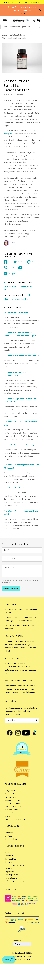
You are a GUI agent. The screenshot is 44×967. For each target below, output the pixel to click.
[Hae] (39, 26)
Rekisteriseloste (11, 839)
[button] (38, 20)
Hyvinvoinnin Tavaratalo (21, 956)
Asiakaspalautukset (12, 800)
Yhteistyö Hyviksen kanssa (15, 865)
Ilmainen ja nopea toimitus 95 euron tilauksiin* (21, 2)
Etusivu (4, 35)
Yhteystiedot (10, 791)
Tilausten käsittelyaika (14, 803)
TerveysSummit (11, 878)
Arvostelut (9, 856)
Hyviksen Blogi (10, 859)
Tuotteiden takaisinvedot (15, 819)
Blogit (10, 35)
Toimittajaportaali (12, 875)
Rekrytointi (9, 862)
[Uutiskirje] (36, 720)
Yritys (7, 852)
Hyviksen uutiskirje (12, 810)
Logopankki (9, 871)
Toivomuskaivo (11, 813)
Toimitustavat (10, 797)
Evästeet (8, 836)
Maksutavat (9, 794)
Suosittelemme (19, 35)
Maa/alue (17, 940)
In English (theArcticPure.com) (17, 881)
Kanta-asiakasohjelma (13, 806)
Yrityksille (8, 816)
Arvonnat (8, 868)
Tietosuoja (9, 833)
